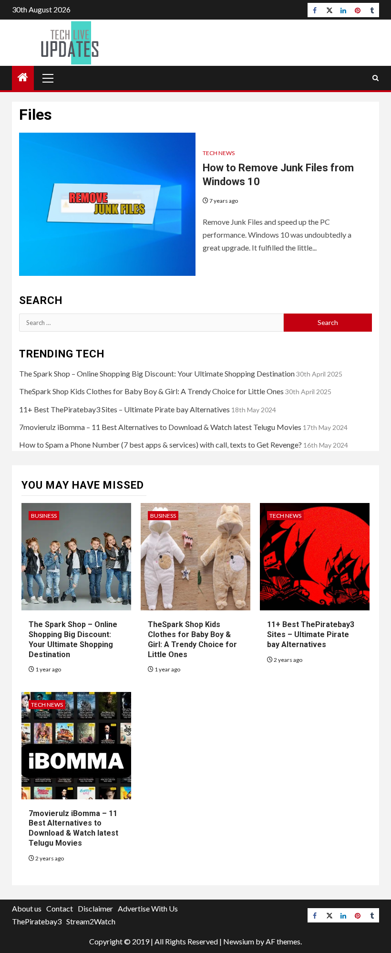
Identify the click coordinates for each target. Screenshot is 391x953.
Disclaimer (95, 908)
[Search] (375, 78)
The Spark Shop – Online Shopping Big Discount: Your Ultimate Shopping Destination (157, 373)
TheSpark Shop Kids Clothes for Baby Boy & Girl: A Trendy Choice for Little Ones (151, 391)
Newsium (238, 941)
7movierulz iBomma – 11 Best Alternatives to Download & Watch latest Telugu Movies (160, 426)
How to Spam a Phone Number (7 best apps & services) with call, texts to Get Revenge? (160, 444)
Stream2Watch (90, 921)
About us (26, 908)
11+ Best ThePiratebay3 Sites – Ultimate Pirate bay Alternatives (124, 409)
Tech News (219, 153)
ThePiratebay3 (37, 921)
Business (44, 515)
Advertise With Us (148, 908)
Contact (59, 908)
